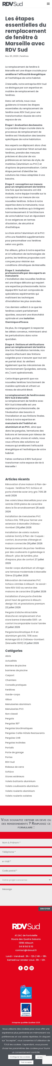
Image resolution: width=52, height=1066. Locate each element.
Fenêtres (24, 56)
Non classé (11, 713)
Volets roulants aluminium (20, 791)
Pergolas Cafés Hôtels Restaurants (25, 733)
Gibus (8, 699)
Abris (8, 656)
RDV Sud (10, 762)
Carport (9, 675)
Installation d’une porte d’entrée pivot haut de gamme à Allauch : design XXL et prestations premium (25, 600)
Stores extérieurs (14, 776)
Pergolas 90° (12, 723)
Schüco (9, 771)
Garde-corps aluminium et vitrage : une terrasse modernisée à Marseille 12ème (25, 571)
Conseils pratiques (15, 684)
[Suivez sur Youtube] (26, 968)
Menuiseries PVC (14, 709)
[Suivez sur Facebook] (20, 968)
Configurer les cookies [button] (20, 1057)
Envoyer (45, 908)
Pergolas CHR (12, 737)
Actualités (11, 660)
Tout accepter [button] (26, 1062)
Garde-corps (12, 694)
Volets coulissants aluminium (21, 786)
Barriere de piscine (15, 665)
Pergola (9, 718)
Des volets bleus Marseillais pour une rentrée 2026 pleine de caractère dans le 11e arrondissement (26, 504)
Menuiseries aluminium (18, 704)
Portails (9, 747)
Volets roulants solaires (18, 795)
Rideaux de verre (14, 766)
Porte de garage (14, 752)
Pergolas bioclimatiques (19, 728)
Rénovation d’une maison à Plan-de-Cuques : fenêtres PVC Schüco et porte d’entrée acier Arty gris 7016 (26, 488)
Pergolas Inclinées (15, 742)
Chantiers (10, 680)
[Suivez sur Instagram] (31, 968)
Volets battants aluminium (20, 781)
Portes (8, 757)
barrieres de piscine (16, 670)
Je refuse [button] (40, 1057)
